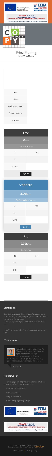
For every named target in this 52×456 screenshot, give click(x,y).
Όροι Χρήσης (18, 451)
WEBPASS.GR (39, 447)
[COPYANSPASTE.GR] (18, 31)
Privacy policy (32, 451)
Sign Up (26, 173)
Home (20, 56)
